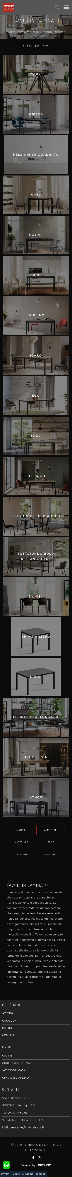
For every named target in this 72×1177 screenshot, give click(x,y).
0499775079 (17, 1113)
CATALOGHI (9, 1020)
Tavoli (36, 32)
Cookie (16, 1174)
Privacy (5, 1174)
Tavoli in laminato (54, 32)
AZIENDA (8, 1013)
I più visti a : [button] (50, 854)
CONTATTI (8, 1035)
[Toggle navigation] (66, 7)
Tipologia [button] (21, 854)
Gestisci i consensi (35, 1174)
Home (36, 29)
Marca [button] (20, 830)
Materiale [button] (21, 842)
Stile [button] (51, 842)
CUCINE (7, 1055)
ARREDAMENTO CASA (16, 1063)
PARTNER (8, 1028)
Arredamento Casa (19, 32)
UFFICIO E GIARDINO (15, 1077)
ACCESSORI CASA (14, 1070)
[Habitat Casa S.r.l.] (24, 7)
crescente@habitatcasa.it (27, 1127)
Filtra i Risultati (36, 46)
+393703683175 (31, 1120)
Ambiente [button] (50, 830)
